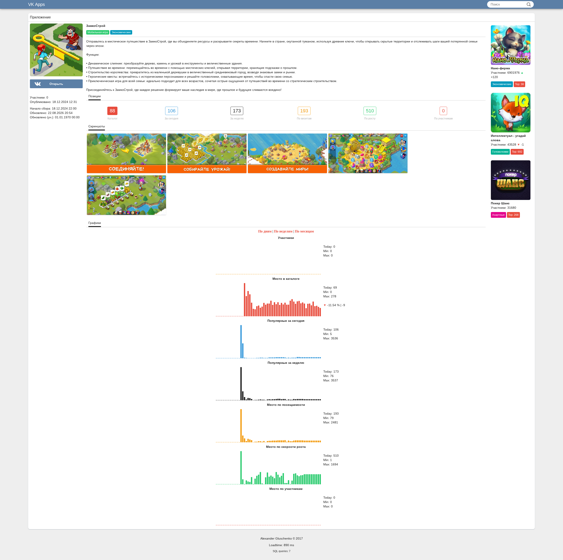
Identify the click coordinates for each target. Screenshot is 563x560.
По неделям (283, 231)
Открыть (56, 84)
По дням (265, 231)
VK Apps (36, 4)
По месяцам (304, 231)
